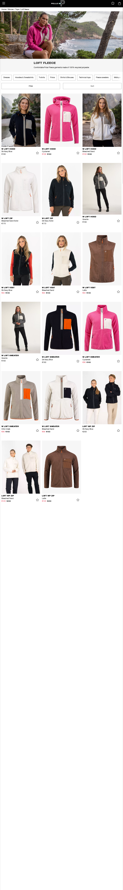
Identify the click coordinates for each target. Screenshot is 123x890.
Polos (52, 77)
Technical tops (85, 77)
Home (4, 9)
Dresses (6, 77)
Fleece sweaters (102, 77)
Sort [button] (92, 86)
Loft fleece (25, 9)
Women (11, 9)
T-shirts (42, 77)
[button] (4, 3)
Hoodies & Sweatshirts (24, 77)
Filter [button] (31, 86)
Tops (17, 9)
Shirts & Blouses (67, 77)
